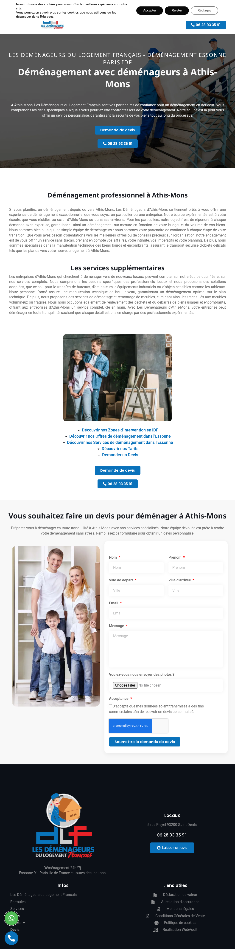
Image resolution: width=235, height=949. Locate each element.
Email (114, 603)
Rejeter (177, 10)
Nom (113, 557)
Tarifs (15, 916)
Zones (15, 923)
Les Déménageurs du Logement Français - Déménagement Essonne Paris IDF (117, 58)
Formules (17, 902)
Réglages (46, 17)
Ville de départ (121, 580)
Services (17, 909)
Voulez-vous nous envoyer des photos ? (141, 674)
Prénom (175, 557)
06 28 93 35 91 (172, 835)
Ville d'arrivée (180, 580)
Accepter (149, 10)
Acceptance (119, 698)
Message (117, 626)
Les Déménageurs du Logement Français (43, 895)
